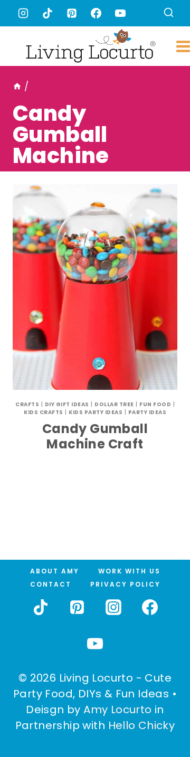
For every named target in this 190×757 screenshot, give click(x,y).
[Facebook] (96, 13)
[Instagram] (23, 13)
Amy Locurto (117, 709)
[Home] (17, 86)
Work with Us (129, 571)
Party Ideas (147, 412)
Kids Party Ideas (95, 412)
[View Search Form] (168, 13)
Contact (50, 584)
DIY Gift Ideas (67, 404)
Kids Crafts (43, 412)
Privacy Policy (125, 584)
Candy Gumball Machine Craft (95, 436)
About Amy (54, 571)
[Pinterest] (71, 13)
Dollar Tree (114, 404)
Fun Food (155, 404)
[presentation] (95, 287)
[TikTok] (47, 13)
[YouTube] (120, 13)
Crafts (27, 404)
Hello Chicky (141, 725)
